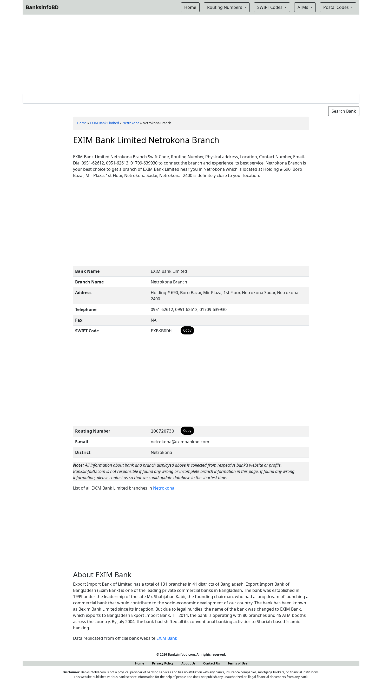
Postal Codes (336, 7)
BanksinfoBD (42, 7)
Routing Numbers (225, 7)
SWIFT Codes (270, 7)
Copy (187, 330)
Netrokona (130, 123)
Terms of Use (237, 663)
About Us (188, 663)
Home (82, 123)
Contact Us (211, 663)
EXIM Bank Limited (104, 123)
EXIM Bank (166, 638)
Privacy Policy (163, 663)
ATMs (303, 7)
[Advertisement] (191, 53)
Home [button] (190, 7)
